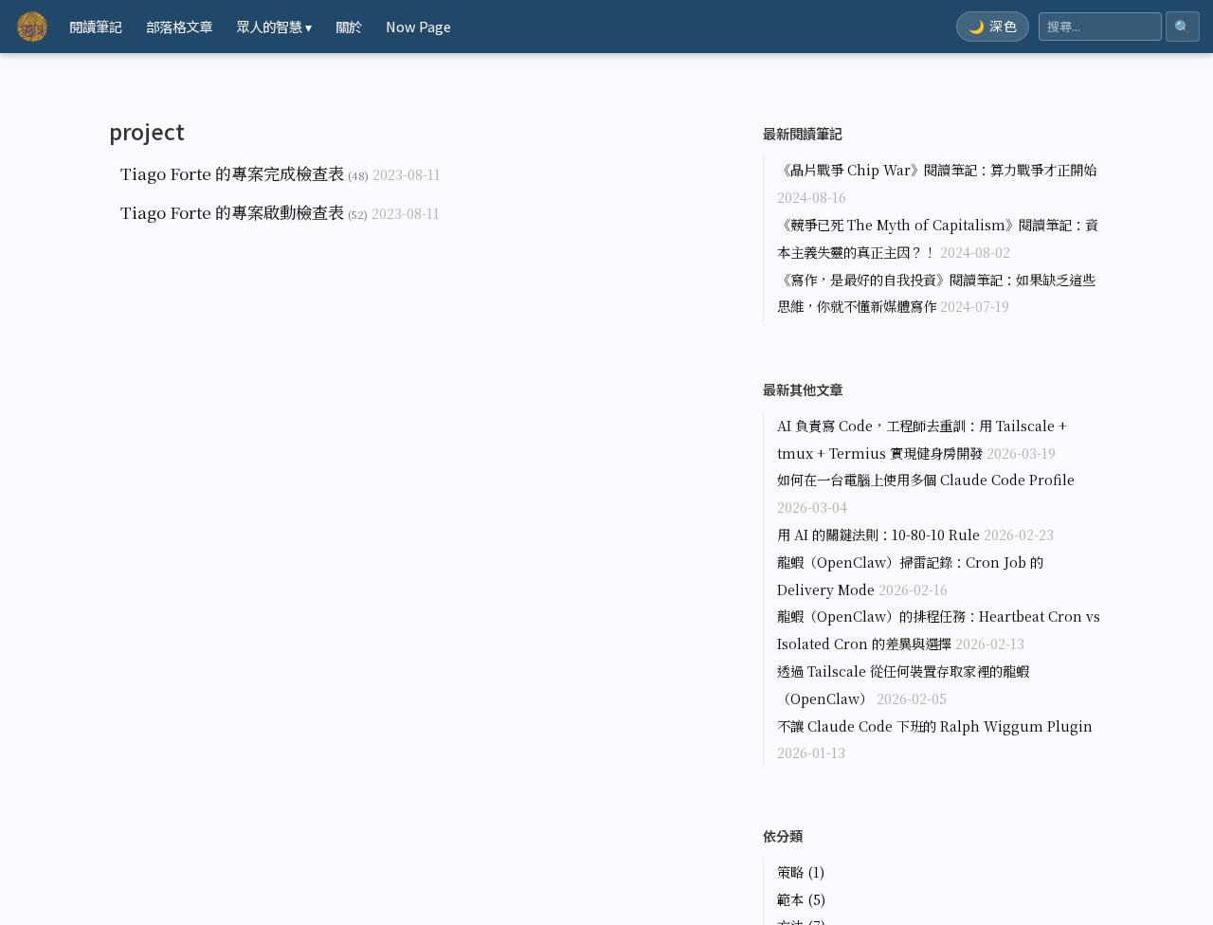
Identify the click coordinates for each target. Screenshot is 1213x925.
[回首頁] (32, 26)
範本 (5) (801, 899)
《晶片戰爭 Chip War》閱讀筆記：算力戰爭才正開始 (936, 169)
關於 (348, 26)
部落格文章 (179, 26)
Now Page (418, 26)
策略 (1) (800, 871)
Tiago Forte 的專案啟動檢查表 (232, 212)
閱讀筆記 (95, 26)
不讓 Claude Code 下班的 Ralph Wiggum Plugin (935, 725)
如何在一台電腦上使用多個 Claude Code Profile (926, 479)
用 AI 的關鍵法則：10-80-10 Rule (878, 534)
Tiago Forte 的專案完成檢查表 (232, 173)
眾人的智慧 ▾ (274, 26)
